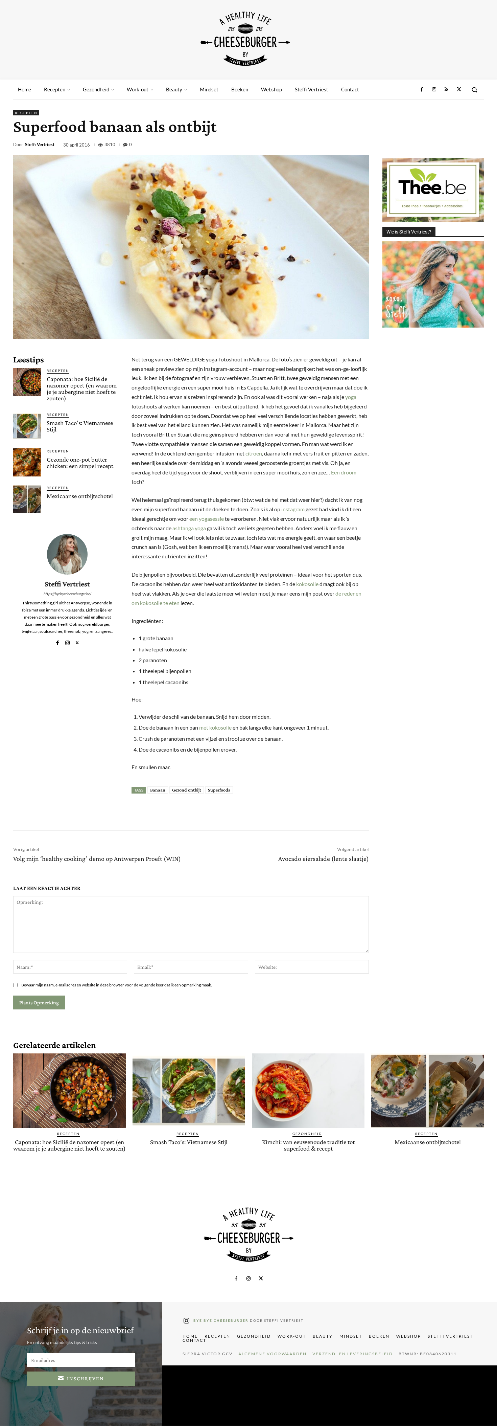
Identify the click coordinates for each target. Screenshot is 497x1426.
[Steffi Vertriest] (67, 554)
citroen (253, 453)
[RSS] (446, 90)
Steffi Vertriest (39, 144)
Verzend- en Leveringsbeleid (352, 1354)
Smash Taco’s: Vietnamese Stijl (80, 426)
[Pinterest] (429, 146)
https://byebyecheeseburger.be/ (67, 594)
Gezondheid (307, 1134)
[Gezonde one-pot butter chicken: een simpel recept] (27, 462)
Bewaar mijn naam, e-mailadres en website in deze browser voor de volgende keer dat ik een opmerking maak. (116, 984)
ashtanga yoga (189, 528)
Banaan (157, 790)
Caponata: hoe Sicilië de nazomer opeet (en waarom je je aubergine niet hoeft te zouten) (82, 388)
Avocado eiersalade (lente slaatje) (323, 858)
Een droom (343, 472)
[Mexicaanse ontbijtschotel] (27, 499)
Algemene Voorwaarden (272, 1354)
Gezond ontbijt (186, 790)
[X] (459, 90)
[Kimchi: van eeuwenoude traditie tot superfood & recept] (308, 1090)
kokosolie (307, 584)
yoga (350, 397)
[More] (477, 146)
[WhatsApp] (445, 146)
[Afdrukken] (461, 146)
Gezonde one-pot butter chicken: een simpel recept (80, 462)
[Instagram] (434, 90)
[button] (474, 89)
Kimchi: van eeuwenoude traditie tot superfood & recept (308, 1145)
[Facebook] (422, 90)
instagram (293, 509)
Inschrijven (85, 1378)
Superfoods (219, 790)
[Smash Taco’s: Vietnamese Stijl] (27, 426)
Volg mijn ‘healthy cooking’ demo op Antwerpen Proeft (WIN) (97, 858)
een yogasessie (206, 518)
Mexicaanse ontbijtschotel (80, 495)
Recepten (26, 113)
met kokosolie (215, 727)
